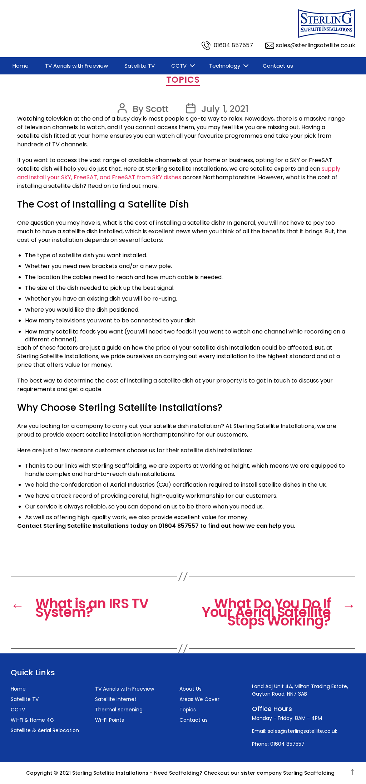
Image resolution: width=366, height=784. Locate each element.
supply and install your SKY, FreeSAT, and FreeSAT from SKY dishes (178, 173)
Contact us (278, 65)
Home (21, 65)
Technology (224, 65)
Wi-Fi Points (109, 720)
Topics (182, 80)
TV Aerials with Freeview (76, 65)
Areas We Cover (199, 699)
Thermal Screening (119, 709)
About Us (190, 688)
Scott (157, 108)
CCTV (179, 65)
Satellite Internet (116, 699)
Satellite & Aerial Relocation (45, 730)
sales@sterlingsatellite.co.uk (315, 45)
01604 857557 (232, 45)
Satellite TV (139, 65)
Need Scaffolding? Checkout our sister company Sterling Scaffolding (244, 772)
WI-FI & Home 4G (32, 720)
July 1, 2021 (224, 108)
